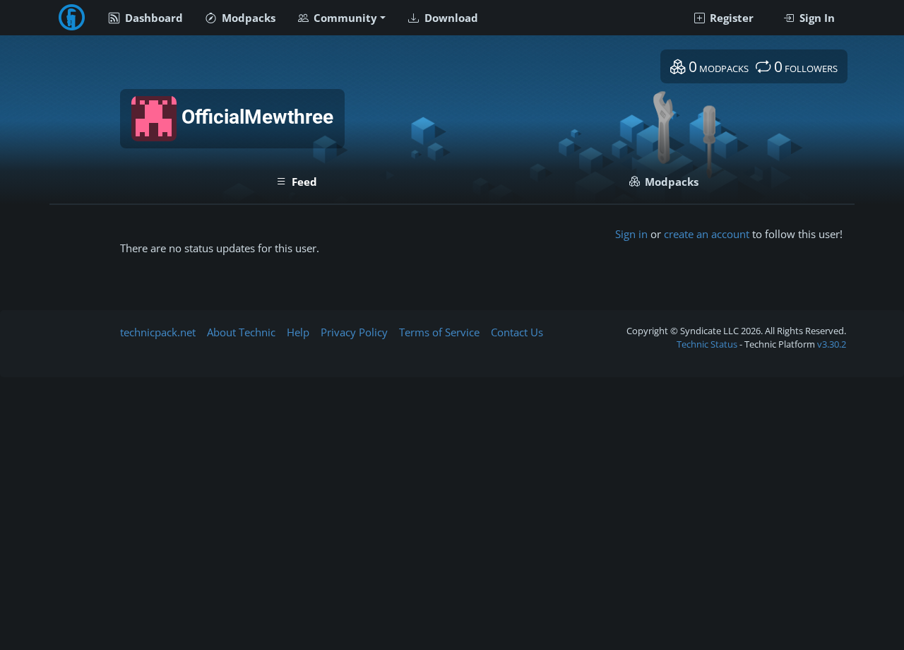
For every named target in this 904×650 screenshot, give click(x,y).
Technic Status (707, 344)
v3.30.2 (831, 344)
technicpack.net (158, 332)
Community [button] (344, 18)
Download (450, 18)
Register (730, 18)
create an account (706, 234)
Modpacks (247, 18)
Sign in (631, 234)
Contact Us (517, 332)
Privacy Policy (354, 332)
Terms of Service (439, 332)
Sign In (816, 18)
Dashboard (152, 18)
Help (298, 332)
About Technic (241, 332)
